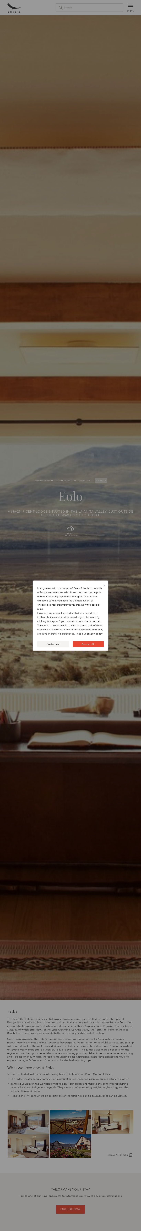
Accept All (88, 643)
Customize (53, 643)
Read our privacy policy (89, 633)
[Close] (104, 585)
